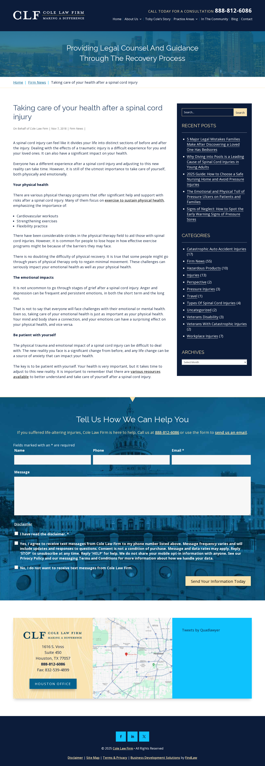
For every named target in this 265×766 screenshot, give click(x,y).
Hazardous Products (204, 268)
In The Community (214, 19)
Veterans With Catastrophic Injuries (217, 324)
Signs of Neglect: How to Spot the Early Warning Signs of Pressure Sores (215, 214)
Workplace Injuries (202, 336)
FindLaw (191, 758)
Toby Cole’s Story (158, 19)
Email (178, 450)
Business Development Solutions (155, 758)
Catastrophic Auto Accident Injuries (216, 249)
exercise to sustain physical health (134, 200)
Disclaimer (23, 524)
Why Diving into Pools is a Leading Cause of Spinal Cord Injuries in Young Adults (215, 161)
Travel (192, 296)
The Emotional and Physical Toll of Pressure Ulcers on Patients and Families (216, 196)
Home (117, 19)
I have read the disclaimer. (44, 534)
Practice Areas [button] (184, 19)
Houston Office (53, 684)
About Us (131, 19)
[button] (261, 738)
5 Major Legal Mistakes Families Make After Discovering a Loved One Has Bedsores (213, 144)
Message (22, 472)
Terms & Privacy (115, 758)
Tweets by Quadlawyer (201, 630)
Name (19, 450)
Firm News (76, 128)
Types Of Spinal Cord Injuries (211, 303)
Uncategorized (199, 310)
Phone (98, 450)
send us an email (231, 432)
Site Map (93, 758)
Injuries (193, 275)
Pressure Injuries (201, 289)
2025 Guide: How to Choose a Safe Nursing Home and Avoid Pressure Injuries (215, 179)
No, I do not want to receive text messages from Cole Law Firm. (76, 568)
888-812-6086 (233, 10)
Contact (246, 19)
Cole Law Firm (39, 128)
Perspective (196, 282)
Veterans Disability (202, 317)
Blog (234, 19)
